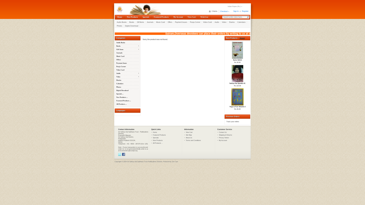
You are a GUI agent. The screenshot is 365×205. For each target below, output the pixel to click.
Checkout (224, 11)
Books (131, 22)
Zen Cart (175, 161)
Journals (150, 22)
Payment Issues (181, 22)
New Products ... (122, 97)
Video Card (207, 22)
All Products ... (121, 104)
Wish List (204, 17)
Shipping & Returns (225, 135)
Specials (146, 17)
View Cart (192, 17)
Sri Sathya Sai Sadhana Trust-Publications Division (144, 161)
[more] (242, 38)
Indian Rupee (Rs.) (234, 6)
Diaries (232, 22)
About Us (189, 138)
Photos (119, 26)
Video (224, 22)
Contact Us (223, 132)
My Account (178, 17)
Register (245, 11)
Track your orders (232, 121)
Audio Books (122, 22)
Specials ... (119, 94)
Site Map (189, 135)
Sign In (236, 11)
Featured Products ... (123, 101)
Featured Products (161, 17)
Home (119, 17)
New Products (132, 17)
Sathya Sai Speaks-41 (237, 83)
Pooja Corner (195, 22)
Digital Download (131, 26)
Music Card (160, 22)
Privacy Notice (224, 138)
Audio (217, 22)
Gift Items (140, 22)
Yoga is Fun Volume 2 (237, 106)
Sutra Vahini (237, 60)
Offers (170, 22)
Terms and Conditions (193, 140)
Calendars (241, 22)
